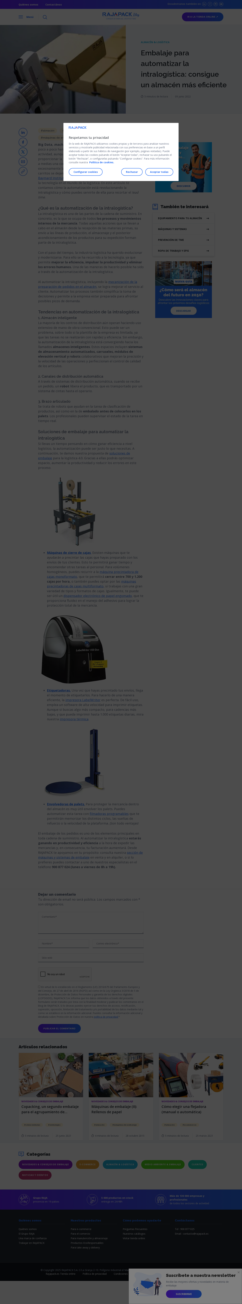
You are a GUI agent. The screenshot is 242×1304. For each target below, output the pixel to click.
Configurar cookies (86, 172)
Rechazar (132, 172)
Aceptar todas (159, 172)
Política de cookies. (101, 162)
